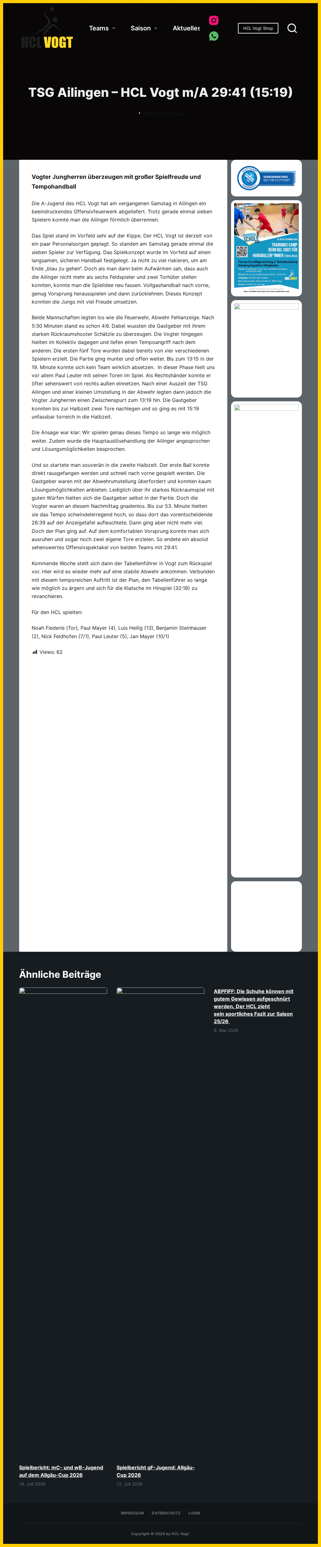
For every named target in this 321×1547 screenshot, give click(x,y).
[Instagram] (213, 20)
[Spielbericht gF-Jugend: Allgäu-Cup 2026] (161, 1222)
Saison (141, 28)
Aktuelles (187, 28)
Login (194, 1513)
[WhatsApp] (213, 36)
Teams (99, 28)
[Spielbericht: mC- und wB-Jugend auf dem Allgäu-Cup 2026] (63, 1222)
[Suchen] (292, 28)
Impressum (132, 1513)
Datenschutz (166, 1513)
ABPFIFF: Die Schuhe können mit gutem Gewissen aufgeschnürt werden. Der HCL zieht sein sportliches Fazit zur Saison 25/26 (253, 1006)
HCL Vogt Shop (258, 28)
